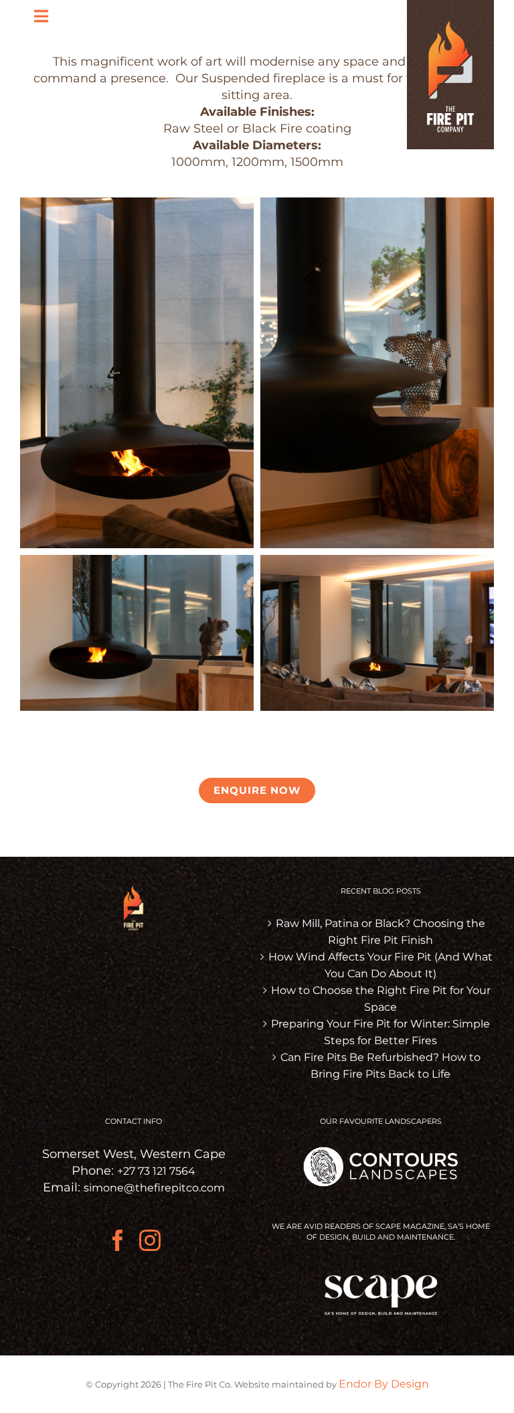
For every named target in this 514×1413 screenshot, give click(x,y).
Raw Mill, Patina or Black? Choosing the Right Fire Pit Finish (380, 931)
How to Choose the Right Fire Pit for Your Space (381, 998)
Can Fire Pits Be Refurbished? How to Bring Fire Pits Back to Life (380, 1065)
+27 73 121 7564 (156, 1171)
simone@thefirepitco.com (154, 1187)
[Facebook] (117, 1240)
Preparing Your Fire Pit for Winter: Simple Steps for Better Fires (380, 1032)
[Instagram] (150, 1240)
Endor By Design (384, 1384)
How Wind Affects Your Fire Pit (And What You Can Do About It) (380, 965)
